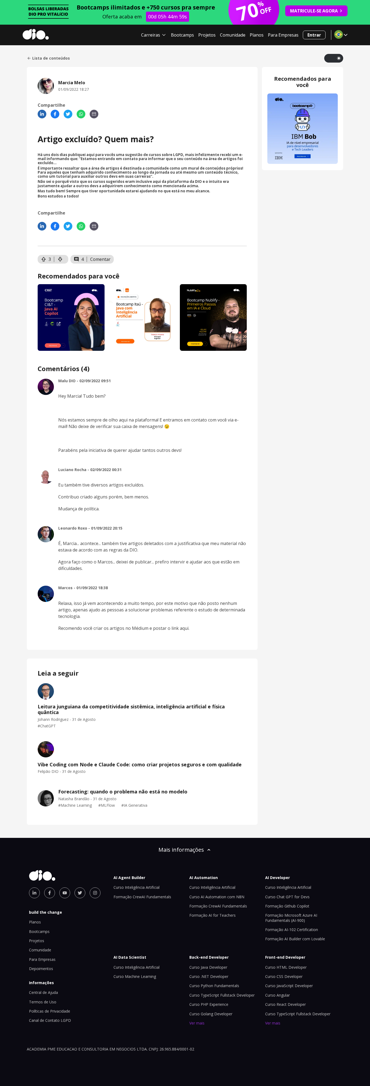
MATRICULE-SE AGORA (314, 11)
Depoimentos (41, 968)
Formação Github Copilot (287, 906)
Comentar (100, 259)
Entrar (314, 35)
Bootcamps (182, 35)
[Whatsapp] (81, 114)
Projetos (207, 35)
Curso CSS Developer (284, 976)
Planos (257, 35)
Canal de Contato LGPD (50, 1020)
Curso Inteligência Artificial (136, 887)
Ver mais (197, 1023)
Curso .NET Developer (208, 976)
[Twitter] (68, 114)
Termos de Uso (42, 1001)
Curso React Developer (285, 1004)
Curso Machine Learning (134, 976)
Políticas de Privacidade (49, 1011)
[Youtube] (64, 892)
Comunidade (232, 35)
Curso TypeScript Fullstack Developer (222, 995)
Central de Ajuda (43, 992)
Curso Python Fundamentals (214, 985)
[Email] (94, 114)
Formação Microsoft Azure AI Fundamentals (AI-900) (291, 918)
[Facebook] (55, 114)
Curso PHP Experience (208, 1004)
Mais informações (181, 849)
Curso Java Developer (208, 967)
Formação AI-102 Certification (291, 929)
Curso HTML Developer (286, 967)
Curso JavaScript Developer (289, 985)
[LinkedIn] (42, 114)
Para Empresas (283, 35)
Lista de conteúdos (51, 58)
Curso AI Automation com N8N (216, 896)
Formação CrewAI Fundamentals (142, 896)
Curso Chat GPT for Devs (287, 896)
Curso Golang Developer (210, 1013)
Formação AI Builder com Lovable (295, 938)
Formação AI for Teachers (212, 915)
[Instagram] (95, 892)
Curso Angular (277, 995)
